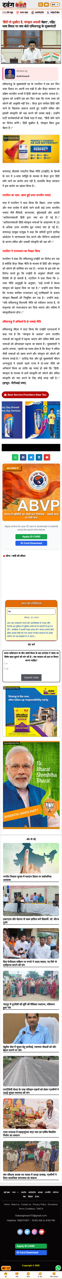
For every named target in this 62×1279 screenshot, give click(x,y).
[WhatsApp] (40, 5)
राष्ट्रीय (23, 1192)
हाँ (6, 664)
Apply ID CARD (31, 536)
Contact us (26, 1204)
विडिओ (30, 1197)
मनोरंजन (55, 1192)
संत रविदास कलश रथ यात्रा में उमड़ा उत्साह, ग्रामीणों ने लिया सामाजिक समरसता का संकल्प (30, 1176)
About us (15, 1204)
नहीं (7, 669)
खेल (24, 1197)
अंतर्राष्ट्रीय (32, 1192)
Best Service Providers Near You (27, 394)
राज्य (13, 1192)
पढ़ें (6, 1276)
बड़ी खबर (7, 1192)
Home (7, 1204)
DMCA (40, 1208)
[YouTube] (46, 5)
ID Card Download (31, 543)
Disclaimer (53, 1204)
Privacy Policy (39, 1204)
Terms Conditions (27, 1208)
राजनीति (47, 1192)
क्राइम (40, 1192)
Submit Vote (31, 677)
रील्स (28, 1276)
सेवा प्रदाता (54, 1276)
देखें (17, 1276)
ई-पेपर (37, 1197)
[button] (15, 457)
